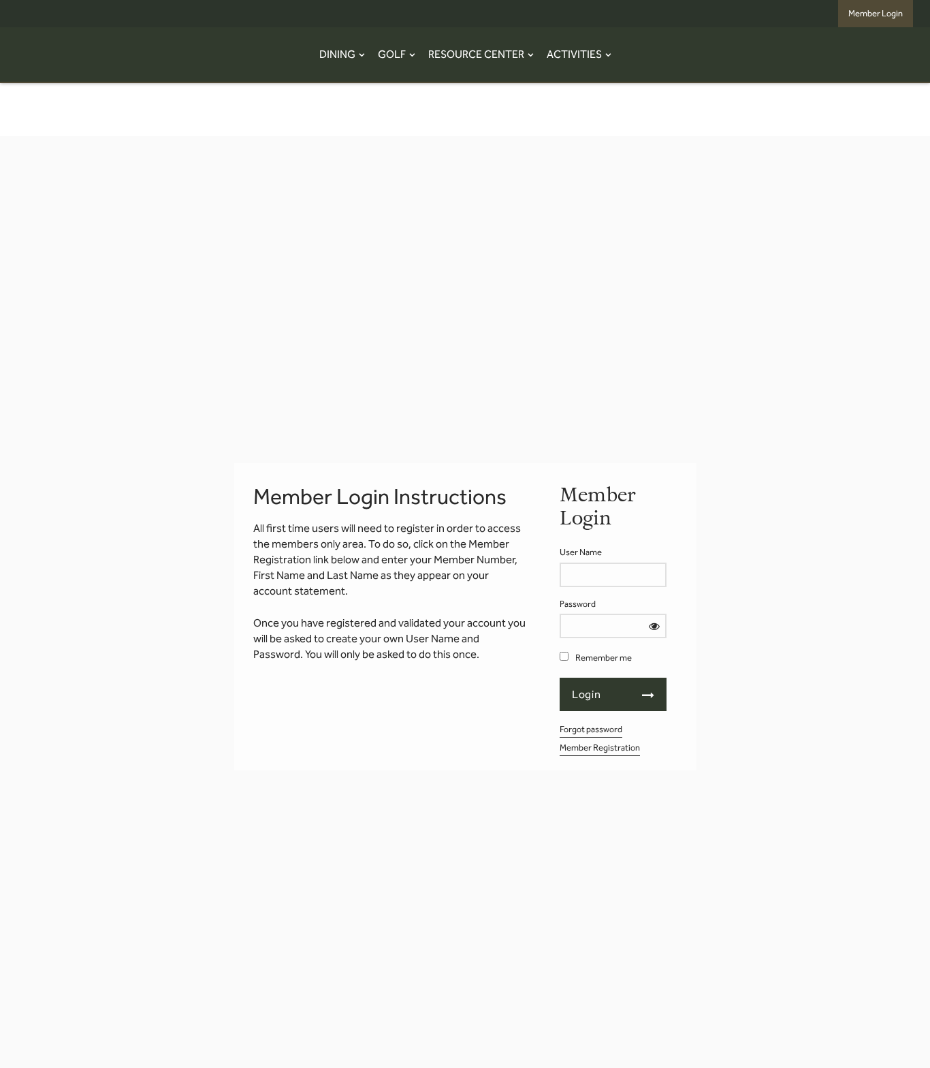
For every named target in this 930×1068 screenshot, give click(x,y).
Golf (392, 54)
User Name (581, 552)
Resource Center (476, 54)
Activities (574, 54)
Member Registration (600, 747)
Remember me (603, 658)
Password (578, 604)
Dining (337, 54)
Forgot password (591, 729)
